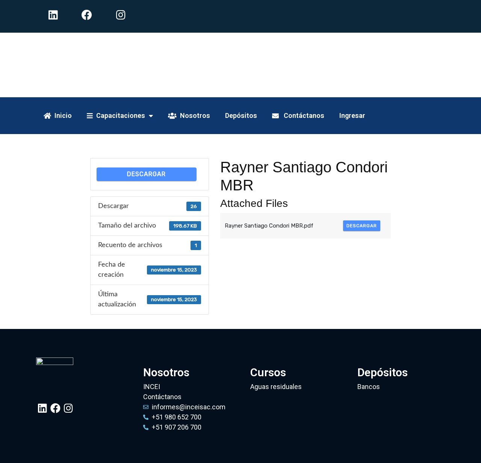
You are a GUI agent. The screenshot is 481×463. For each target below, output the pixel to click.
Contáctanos (301, 115)
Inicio (61, 115)
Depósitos (241, 115)
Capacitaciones (119, 115)
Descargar (146, 174)
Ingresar (352, 115)
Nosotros (193, 115)
